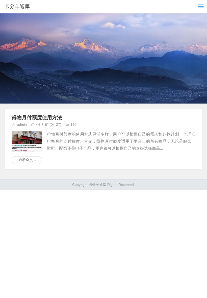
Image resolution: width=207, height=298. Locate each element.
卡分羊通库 (17, 6)
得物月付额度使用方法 (37, 117)
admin (22, 124)
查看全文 (26, 160)
